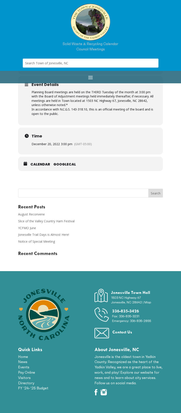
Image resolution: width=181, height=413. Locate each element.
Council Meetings (90, 49)
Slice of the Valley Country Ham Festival (46, 221)
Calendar (40, 164)
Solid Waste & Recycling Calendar (90, 44)
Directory (26, 383)
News (22, 362)
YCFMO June (27, 228)
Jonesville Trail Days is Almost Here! (43, 234)
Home (23, 356)
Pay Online (26, 372)
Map (147, 302)
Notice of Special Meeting (36, 241)
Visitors (24, 377)
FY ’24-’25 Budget (33, 388)
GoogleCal (64, 164)
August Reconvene (31, 214)
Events (23, 367)
